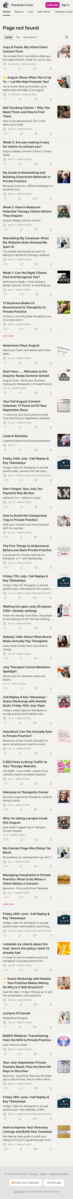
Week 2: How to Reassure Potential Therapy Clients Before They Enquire (27, 211)
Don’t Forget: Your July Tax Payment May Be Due (22, 491)
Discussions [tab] (30, 37)
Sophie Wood (44, 475)
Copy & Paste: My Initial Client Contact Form (25, 49)
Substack (19, 1191)
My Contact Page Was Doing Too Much (27, 850)
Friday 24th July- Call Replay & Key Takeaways (26, 461)
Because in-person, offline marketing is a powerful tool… (28, 187)
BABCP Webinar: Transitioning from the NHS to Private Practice (27, 1038)
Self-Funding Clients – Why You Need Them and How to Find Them (26, 112)
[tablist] (21, 37)
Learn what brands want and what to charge (25, 647)
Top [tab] (18, 37)
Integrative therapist (15, 1018)
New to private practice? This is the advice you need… (24, 122)
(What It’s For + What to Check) (22, 497)
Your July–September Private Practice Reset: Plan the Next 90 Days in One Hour (27, 1067)
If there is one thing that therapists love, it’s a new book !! (27, 318)
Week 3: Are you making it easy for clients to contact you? (26, 144)
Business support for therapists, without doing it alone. (27, 798)
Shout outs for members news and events (24, 677)
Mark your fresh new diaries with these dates (26, 351)
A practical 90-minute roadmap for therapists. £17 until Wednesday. (24, 556)
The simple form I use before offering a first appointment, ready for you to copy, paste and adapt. (27, 57)
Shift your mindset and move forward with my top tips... (26, 526)
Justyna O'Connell (16, 1013)
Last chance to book (15, 1044)
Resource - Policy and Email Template (25, 888)
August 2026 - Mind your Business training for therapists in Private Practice (27, 382)
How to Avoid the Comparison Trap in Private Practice (25, 518)
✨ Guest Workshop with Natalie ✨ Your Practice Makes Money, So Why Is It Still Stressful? (27, 983)
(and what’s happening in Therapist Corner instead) (24, 828)
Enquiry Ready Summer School (21, 220)
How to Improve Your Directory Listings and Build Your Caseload (27, 1129)
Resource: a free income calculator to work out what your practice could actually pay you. (25, 742)
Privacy (33, 1173)
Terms (43, 1173)
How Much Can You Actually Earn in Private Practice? (27, 734)
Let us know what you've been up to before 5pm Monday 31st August (25, 88)
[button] (6, 12)
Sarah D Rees (29, 64)
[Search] (66, 37)
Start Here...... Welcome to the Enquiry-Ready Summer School (26, 374)
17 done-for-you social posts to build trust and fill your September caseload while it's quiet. (26, 416)
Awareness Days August (21, 345)
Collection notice (59, 1173)
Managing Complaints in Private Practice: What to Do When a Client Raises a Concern (27, 879)
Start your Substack (27, 1182)
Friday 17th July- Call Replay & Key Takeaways (25, 578)
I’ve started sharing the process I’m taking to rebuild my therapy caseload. (26, 253)
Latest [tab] (8, 37)
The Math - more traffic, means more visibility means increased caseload (25, 772)
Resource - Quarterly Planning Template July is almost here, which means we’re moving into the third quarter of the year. (28, 1077)
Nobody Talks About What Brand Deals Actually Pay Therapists (27, 639)
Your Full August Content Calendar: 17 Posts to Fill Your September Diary (25, 406)
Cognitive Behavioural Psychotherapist (26, 440)
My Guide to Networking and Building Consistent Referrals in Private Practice (26, 177)
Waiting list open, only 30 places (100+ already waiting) (27, 609)
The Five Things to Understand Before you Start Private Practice (27, 548)
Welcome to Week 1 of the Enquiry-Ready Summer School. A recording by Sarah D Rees (26, 283)
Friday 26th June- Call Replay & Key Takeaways (26, 916)
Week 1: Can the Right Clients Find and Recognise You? (25, 275)
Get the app (54, 1182)
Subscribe (52, 5)
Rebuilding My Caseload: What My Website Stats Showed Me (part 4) (26, 242)
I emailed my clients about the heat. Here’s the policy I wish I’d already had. (26, 948)
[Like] (5, 69)
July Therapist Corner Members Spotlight (26, 669)
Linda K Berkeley (15, 436)
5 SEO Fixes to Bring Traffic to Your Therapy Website (25, 764)
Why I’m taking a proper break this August (25, 820)
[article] (36, 58)
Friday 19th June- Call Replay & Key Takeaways (26, 1099)
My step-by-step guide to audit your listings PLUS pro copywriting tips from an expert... (27, 1138)
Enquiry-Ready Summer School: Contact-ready (27, 152)
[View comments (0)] (20, 69)
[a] (64, 211)
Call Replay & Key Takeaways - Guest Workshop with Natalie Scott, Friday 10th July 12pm (25, 701)
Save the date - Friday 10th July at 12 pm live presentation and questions (27, 993)
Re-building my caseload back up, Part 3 (27, 857)
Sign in (65, 5)
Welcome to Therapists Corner (25, 792)
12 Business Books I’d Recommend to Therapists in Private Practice (24, 307)
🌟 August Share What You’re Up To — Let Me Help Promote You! (27, 79)
